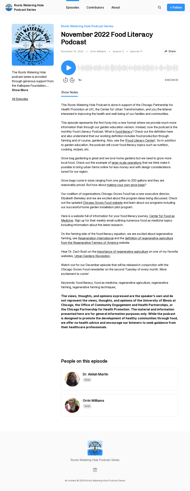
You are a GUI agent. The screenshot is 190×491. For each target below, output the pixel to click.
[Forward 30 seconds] (72, 80)
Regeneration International (96, 238)
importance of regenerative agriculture (122, 251)
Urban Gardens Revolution (92, 256)
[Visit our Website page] (95, 470)
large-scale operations (127, 162)
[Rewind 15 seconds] (65, 80)
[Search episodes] (159, 7)
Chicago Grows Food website (103, 202)
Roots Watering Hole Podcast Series (29, 7)
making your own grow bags (126, 185)
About (115, 7)
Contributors (95, 7)
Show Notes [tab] (69, 92)
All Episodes (20, 99)
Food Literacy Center (140, 140)
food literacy (123, 131)
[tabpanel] (119, 224)
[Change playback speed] (80, 80)
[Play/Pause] (68, 67)
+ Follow (176, 7)
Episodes (72, 7)
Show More (20, 90)
